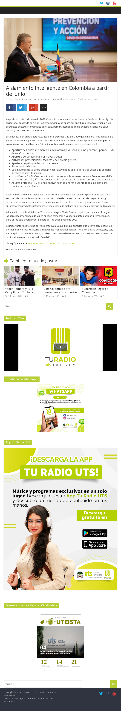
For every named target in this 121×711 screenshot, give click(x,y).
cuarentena (92, 99)
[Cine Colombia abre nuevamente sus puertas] (60, 268)
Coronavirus (70, 99)
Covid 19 (82, 99)
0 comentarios (43, 99)
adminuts (28, 99)
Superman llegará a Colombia (95, 290)
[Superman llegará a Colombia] (98, 268)
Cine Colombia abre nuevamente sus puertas (60, 290)
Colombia (59, 99)
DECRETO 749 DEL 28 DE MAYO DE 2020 (51, 243)
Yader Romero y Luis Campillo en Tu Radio (19, 290)
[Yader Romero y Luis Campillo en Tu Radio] (22, 268)
